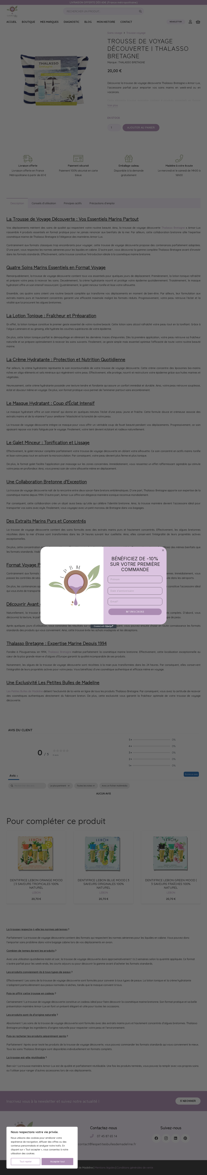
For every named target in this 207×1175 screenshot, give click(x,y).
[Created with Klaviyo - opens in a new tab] (103, 626)
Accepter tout (57, 1161)
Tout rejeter (26, 1161)
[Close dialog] (163, 550)
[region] (42, 1148)
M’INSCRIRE (135, 612)
